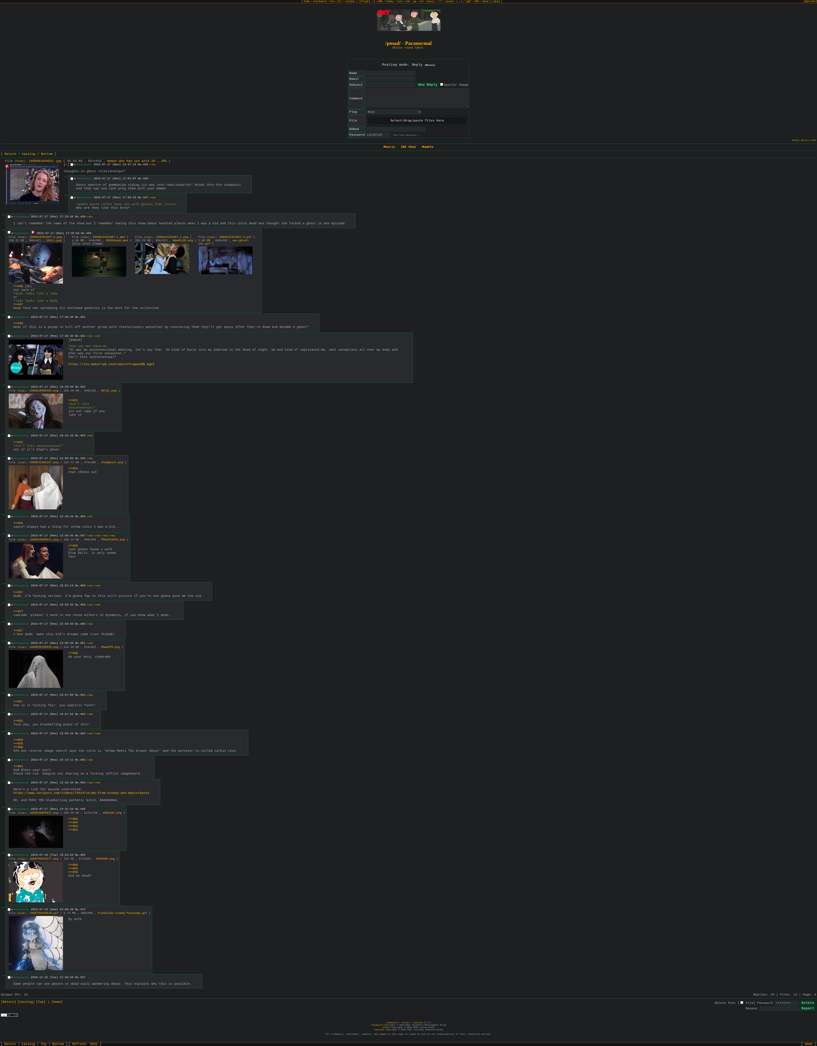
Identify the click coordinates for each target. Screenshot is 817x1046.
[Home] (57, 1002)
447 (145, 197)
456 (82, 516)
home (307, 1)
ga (414, 1)
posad (449, 1)
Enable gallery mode (804, 140)
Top (44, 1044)
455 (82, 458)
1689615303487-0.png (46, 237)
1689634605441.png (44, 539)
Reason (751, 1008)
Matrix (389, 147)
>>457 (89, 517)
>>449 (18, 323)
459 (82, 604)
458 (82, 585)
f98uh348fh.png (113, 539)
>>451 (89, 217)
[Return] (430, 65)
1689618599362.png (44, 390)
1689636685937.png (44, 813)
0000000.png (105, 858)
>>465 (89, 734)
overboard (319, 1)
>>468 (89, 695)
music (431, 1)
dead (485, 1)
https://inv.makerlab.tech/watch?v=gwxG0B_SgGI (111, 364)
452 (82, 336)
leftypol (364, 1)
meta (497, 1)
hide (19, 161)
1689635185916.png (44, 647)
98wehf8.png (110, 647)
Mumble (427, 147)
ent (422, 1)
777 (440, 1)
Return (10, 154)
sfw (332, 1)
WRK (380, 1)
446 (145, 178)
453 (82, 387)
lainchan (418, 1023)
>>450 (152, 165)
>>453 (89, 336)
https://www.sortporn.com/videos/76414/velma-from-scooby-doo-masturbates (81, 793)
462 (82, 695)
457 (82, 535)
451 (82, 317)
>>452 (73, 400)
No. (140, 164)
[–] (66, 165)
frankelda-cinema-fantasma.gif (122, 913)
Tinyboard (392, 1023)
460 (82, 624)
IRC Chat (408, 147)
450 (88, 233)
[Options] (810, 1)
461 (82, 643)
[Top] (41, 1002)
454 (82, 435)
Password (765, 1003)
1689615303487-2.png (172, 237)
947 (82, 977)
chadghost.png (112, 462)
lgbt (468, 1)
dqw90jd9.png (183, 240)
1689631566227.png (44, 462)
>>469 (97, 605)
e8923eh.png (112, 813)
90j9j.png (108, 390)
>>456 (89, 458)
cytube (349, 1)
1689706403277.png (44, 858)
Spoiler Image (456, 85)
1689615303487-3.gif (235, 237)
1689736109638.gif (44, 913)
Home (809, 1044)
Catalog (28, 154)
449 (82, 216)
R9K (477, 1)
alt (339, 1)
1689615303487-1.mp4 (109, 237)
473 (82, 909)
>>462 (112, 536)
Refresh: (85, 1044)
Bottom (47, 154)
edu (408, 1)
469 (82, 855)
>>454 (97, 336)
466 (82, 782)
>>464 (97, 586)
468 (82, 809)
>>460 (104, 536)
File (749, 1003)
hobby (389, 1)
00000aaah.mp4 (117, 240)
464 (82, 733)
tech (400, 1)
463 (82, 714)
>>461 (89, 586)
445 (145, 164)
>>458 (89, 536)
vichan (405, 1023)
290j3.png (53, 240)
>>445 (18, 286)
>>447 (18, 304)
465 (82, 760)
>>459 (97, 536)
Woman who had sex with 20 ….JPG (137, 161)
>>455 (89, 436)
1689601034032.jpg (45, 161)
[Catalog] (26, 1002)
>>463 (89, 643)
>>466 (73, 819)
